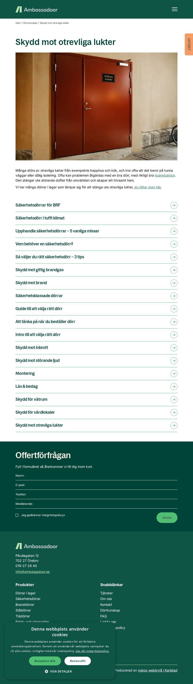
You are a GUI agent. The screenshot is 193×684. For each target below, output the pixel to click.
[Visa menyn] (174, 9)
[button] (60, 671)
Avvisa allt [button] (77, 661)
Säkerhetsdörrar (28, 599)
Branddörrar (25, 605)
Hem (18, 22)
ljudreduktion (165, 175)
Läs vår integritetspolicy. (92, 651)
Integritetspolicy (112, 628)
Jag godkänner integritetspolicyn (43, 515)
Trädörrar (23, 616)
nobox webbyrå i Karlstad (157, 670)
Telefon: (21, 494)
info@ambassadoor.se (33, 572)
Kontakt (106, 605)
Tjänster (106, 593)
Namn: (20, 475)
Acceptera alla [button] (45, 661)
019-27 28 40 (26, 566)
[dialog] (60, 650)
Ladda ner (108, 622)
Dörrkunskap (30, 22)
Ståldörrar (23, 610)
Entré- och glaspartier (32, 622)
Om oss (106, 599)
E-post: (20, 485)
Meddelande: (24, 504)
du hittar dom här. (148, 187)
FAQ (103, 616)
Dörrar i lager (26, 593)
